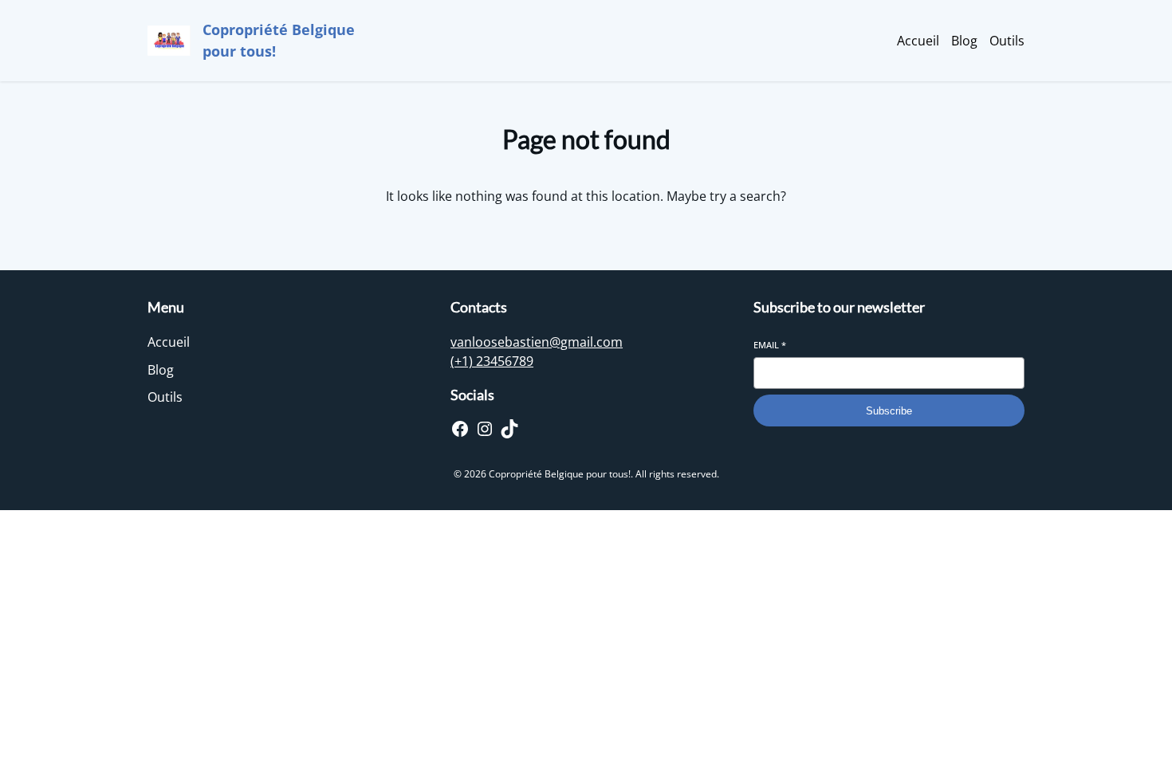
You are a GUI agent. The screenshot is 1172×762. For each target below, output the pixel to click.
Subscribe (889, 411)
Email (769, 345)
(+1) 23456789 (491, 361)
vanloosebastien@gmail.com (536, 342)
